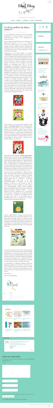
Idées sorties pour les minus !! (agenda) (43, 107)
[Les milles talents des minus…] (18, 314)
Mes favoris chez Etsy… (43, 57)
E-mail (3, 383)
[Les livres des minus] (9, 314)
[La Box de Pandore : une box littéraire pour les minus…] (18, 325)
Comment (3, 362)
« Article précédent (6, 303)
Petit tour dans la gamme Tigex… (42, 90)
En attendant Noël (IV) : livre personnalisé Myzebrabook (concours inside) (43, 70)
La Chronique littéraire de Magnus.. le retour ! (26, 330)
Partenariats (38, 20)
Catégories (25, 20)
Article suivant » (30, 303)
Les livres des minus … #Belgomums (9, 330)
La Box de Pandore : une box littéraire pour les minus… (18, 330)
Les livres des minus (8, 318)
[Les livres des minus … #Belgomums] (9, 325)
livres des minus (22, 32)
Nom (3, 378)
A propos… (18, 20)
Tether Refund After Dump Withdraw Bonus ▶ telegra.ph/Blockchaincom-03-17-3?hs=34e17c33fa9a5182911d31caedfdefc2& (19, 343)
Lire (16, 32)
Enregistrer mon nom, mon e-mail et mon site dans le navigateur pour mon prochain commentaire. (18, 394)
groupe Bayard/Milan (22, 43)
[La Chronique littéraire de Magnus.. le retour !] (26, 325)
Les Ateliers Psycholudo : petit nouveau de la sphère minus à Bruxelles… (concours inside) (43, 131)
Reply (31, 349)
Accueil (13, 20)
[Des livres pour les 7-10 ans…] (26, 314)
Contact (32, 20)
